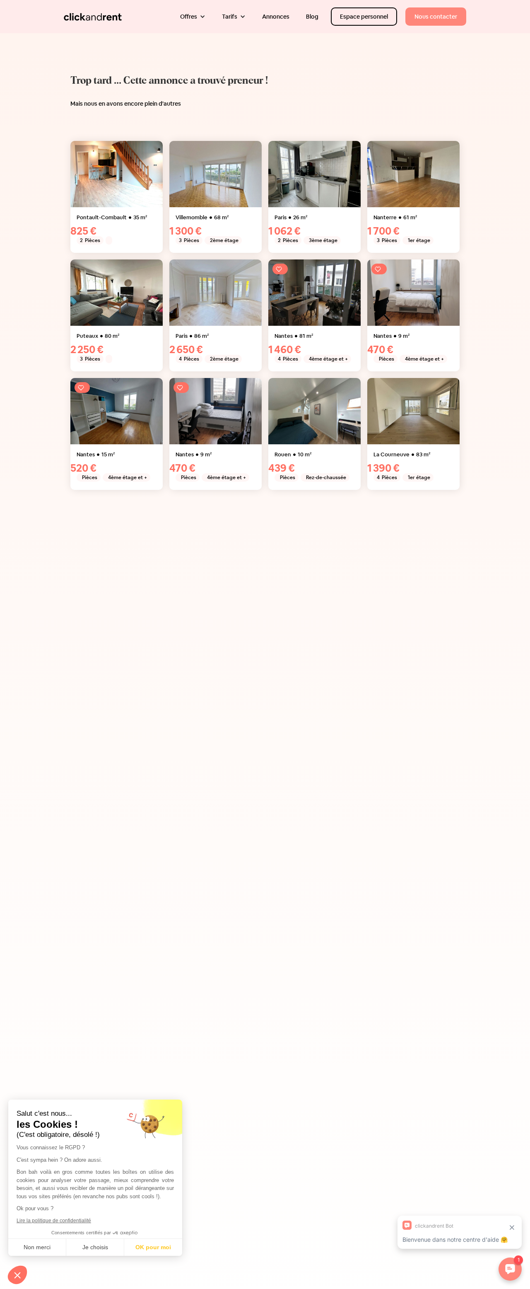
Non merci (37, 1247)
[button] (193, 16)
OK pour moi (153, 1247)
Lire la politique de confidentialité (54, 1221)
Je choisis (95, 1247)
